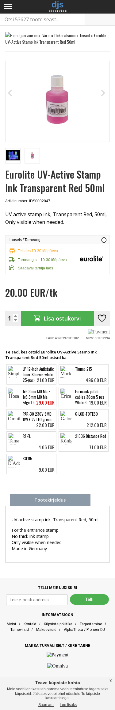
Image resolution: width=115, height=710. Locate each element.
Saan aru (46, 705)
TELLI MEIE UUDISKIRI (57, 588)
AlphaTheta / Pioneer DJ (84, 629)
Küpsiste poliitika (58, 624)
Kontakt (30, 624)
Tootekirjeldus (50, 500)
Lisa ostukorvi (57, 318)
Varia (46, 35)
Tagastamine (91, 624)
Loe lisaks (68, 705)
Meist (11, 624)
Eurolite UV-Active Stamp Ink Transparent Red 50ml (55, 38)
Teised (84, 35)
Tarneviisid (19, 629)
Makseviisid (46, 629)
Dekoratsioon (64, 35)
